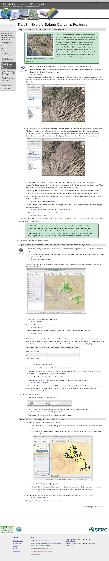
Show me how (37, 74)
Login (95, 1)
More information (35, 554)
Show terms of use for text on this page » (41, 548)
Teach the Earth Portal (6, 25)
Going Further (5, 88)
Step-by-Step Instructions (5, 50)
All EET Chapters (5, 30)
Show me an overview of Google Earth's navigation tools (51, 209)
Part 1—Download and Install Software (8, 55)
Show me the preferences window (43, 201)
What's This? (69, 545)
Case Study (5, 46)
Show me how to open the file (42, 259)
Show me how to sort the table (42, 364)
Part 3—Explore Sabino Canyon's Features (7, 66)
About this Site (18, 541)
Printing (15, 546)
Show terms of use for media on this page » (42, 551)
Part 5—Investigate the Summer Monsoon (8, 80)
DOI (67, 541)
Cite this (72, 541)
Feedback (16, 551)
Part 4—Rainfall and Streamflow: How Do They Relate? (8, 73)
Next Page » (99, 507)
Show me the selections (40, 382)
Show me (42, 492)
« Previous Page (87, 507)
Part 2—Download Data (7, 60)
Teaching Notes (6, 43)
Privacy (15, 548)
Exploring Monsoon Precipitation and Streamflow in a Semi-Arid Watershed (8, 36)
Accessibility (17, 543)
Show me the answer (39, 215)
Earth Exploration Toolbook (7, 27)
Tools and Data (6, 85)
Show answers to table (40, 497)
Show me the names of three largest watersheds (48, 412)
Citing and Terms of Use (39, 540)
